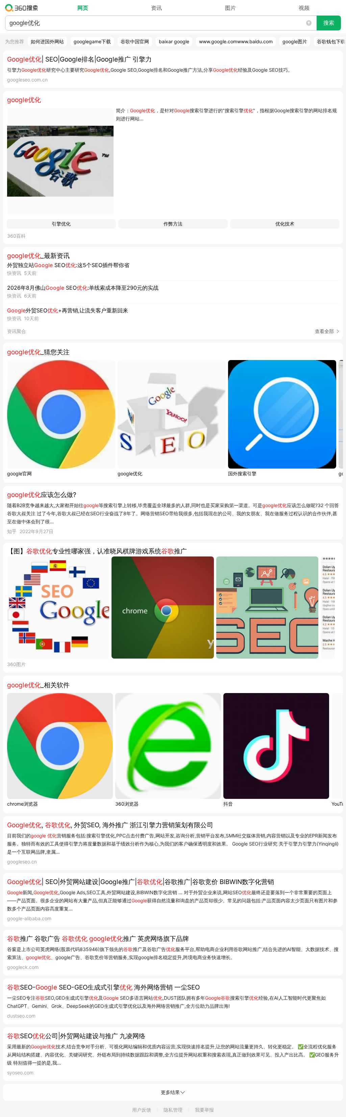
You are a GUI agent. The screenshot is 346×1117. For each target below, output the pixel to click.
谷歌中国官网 (135, 41)
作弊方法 (173, 224)
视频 (304, 7)
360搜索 (23, 8)
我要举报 (204, 1110)
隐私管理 (173, 1110)
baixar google (174, 41)
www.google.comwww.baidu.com (236, 41)
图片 (230, 7)
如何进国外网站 (47, 41)
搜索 (328, 23)
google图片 (294, 41)
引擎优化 (61, 224)
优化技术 (284, 224)
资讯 (156, 7)
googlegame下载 (92, 41)
